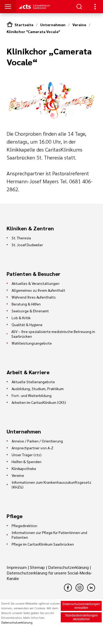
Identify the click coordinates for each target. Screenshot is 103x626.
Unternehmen (52, 24)
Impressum (17, 567)
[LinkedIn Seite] (91, 588)
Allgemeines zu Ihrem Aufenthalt (38, 290)
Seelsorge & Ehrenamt (30, 310)
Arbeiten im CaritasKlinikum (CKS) (39, 402)
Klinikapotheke (24, 468)
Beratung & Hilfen (26, 303)
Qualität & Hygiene (27, 324)
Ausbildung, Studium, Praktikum (38, 388)
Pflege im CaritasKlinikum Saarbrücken (43, 544)
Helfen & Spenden (26, 461)
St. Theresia (21, 237)
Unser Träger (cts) (26, 454)
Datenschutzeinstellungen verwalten (81, 606)
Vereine (79, 24)
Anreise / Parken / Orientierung (37, 440)
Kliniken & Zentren (30, 228)
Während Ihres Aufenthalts (34, 297)
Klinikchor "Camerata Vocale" (33, 31)
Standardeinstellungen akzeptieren (81, 617)
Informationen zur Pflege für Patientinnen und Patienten (49, 535)
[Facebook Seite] (68, 588)
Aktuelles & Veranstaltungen (35, 283)
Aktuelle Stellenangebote (33, 381)
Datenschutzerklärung (68, 567)
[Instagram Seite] (79, 588)
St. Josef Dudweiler (27, 244)
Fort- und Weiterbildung (32, 395)
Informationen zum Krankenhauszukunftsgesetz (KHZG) (51, 484)
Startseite (24, 24)
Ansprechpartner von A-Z (32, 447)
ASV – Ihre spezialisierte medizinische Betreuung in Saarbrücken (53, 334)
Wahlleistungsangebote (32, 343)
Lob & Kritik (21, 317)
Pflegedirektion (24, 525)
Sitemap (37, 567)
